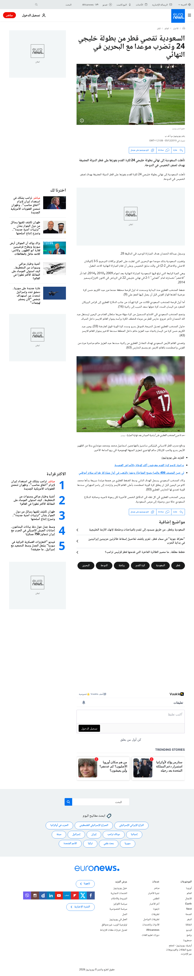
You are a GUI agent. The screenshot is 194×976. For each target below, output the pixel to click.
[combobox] (55, 5)
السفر (189, 919)
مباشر (9, 15)
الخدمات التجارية (119, 893)
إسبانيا (134, 834)
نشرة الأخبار (153, 893)
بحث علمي (109, 843)
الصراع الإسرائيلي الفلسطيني (93, 825)
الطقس (156, 898)
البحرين (86, 565)
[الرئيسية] (184, 28)
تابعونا (156, 909)
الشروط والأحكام (119, 898)
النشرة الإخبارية (82, 907)
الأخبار (175, 28)
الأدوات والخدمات (150, 925)
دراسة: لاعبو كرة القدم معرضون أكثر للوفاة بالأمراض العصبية (149, 465)
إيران (93, 834)
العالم (167, 28)
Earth (188, 904)
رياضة (122, 565)
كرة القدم (140, 565)
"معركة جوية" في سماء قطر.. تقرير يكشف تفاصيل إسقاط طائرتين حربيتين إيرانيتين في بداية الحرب (136, 541)
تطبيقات (155, 914)
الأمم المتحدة (70, 843)
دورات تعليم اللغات (150, 935)
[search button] (36, 5)
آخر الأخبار (154, 904)
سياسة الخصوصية (118, 909)
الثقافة (188, 925)
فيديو (189, 930)
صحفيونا (187, 940)
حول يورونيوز (120, 888)
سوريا (128, 843)
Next (189, 909)
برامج (189, 935)
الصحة (188, 914)
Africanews (152, 930)
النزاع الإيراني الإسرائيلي (131, 825)
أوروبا (189, 888)
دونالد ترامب (113, 834)
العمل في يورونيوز (118, 919)
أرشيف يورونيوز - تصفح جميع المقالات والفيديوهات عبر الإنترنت (179, 949)
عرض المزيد (121, 882)
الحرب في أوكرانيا (59, 825)
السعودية (160, 565)
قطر (158, 28)
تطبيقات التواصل (151, 919)
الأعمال (188, 898)
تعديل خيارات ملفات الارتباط (113, 930)
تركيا (90, 843)
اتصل (124, 914)
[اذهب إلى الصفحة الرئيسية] (178, 16)
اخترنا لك (58, 190)
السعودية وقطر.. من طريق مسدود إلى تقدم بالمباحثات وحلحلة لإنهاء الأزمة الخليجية (137, 530)
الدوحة (104, 565)
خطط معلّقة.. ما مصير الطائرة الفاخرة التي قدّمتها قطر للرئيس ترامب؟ (145, 552)
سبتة (58, 834)
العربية (184, 4)
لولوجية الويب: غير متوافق (114, 925)
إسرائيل (76, 834)
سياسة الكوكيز (120, 904)
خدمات (155, 882)
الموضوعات (186, 882)
